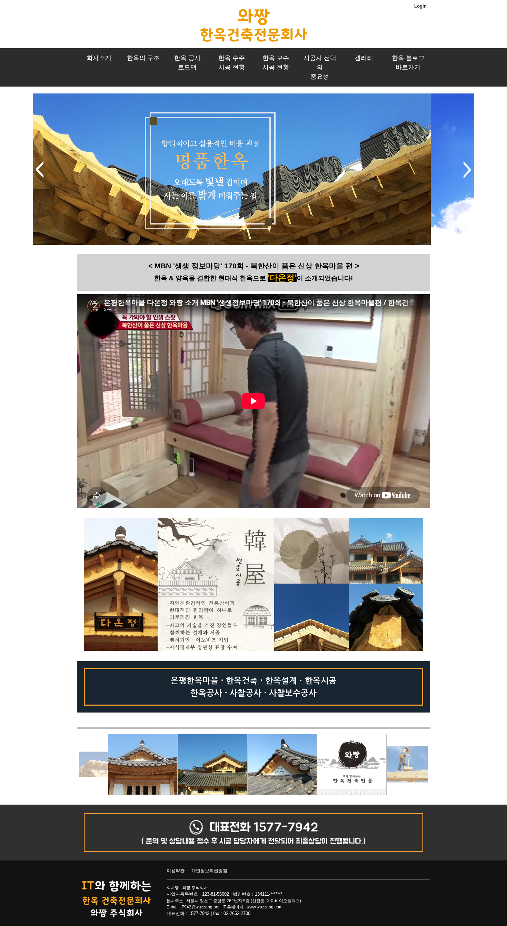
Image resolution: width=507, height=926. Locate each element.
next (467, 169)
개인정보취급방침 (209, 870)
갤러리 (364, 57)
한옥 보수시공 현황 (275, 62)
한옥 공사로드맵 (187, 62)
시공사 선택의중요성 (320, 67)
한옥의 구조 (143, 57)
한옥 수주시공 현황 (231, 62)
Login (420, 6)
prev (40, 169)
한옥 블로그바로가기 (408, 62)
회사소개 (99, 57)
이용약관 (176, 870)
